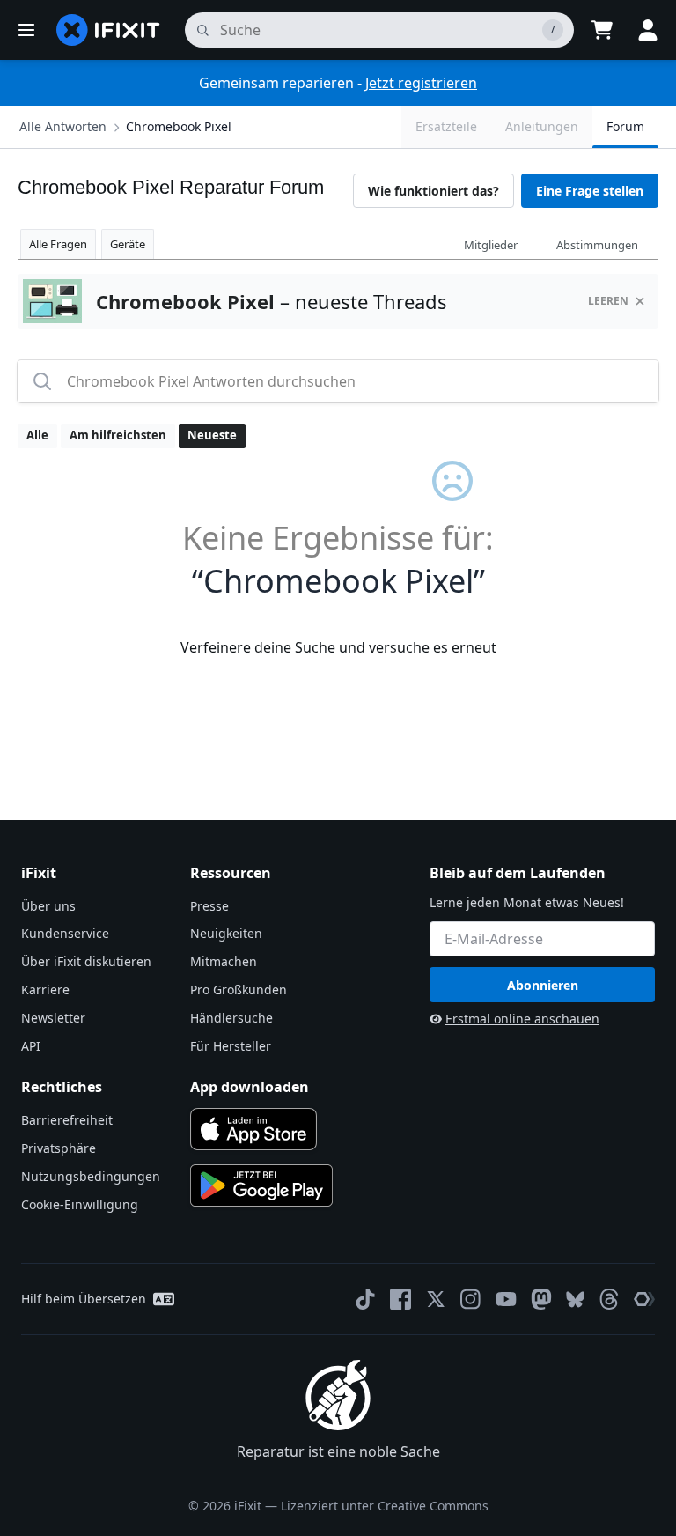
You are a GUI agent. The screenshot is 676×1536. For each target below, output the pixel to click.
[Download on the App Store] (253, 1129)
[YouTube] (506, 1299)
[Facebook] (400, 1299)
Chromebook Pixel (178, 126)
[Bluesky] (575, 1299)
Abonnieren (542, 985)
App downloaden (249, 1087)
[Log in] (647, 30)
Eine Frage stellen (589, 190)
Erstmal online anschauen (522, 1018)
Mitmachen (223, 961)
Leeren (608, 300)
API (30, 1046)
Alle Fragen (58, 244)
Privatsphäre (58, 1148)
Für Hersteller (230, 1046)
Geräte (127, 244)
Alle (37, 435)
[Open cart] (602, 30)
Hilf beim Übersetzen (83, 1298)
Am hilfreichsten (118, 435)
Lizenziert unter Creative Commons (385, 1505)
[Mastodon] (541, 1299)
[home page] (108, 30)
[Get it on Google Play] (261, 1185)
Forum (625, 126)
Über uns (48, 905)
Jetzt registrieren (421, 82)
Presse (209, 905)
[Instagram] (470, 1299)
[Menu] (26, 30)
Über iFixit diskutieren (86, 961)
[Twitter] (435, 1299)
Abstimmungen (597, 245)
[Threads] (609, 1299)
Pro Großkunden (238, 989)
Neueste (212, 435)
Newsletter (53, 1017)
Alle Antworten (63, 126)
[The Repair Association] (644, 1299)
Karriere (45, 989)
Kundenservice (65, 933)
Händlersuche (231, 1017)
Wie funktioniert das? (433, 190)
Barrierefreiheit (67, 1119)
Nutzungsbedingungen (90, 1176)
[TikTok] (365, 1299)
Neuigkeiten (226, 933)
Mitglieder (491, 245)
